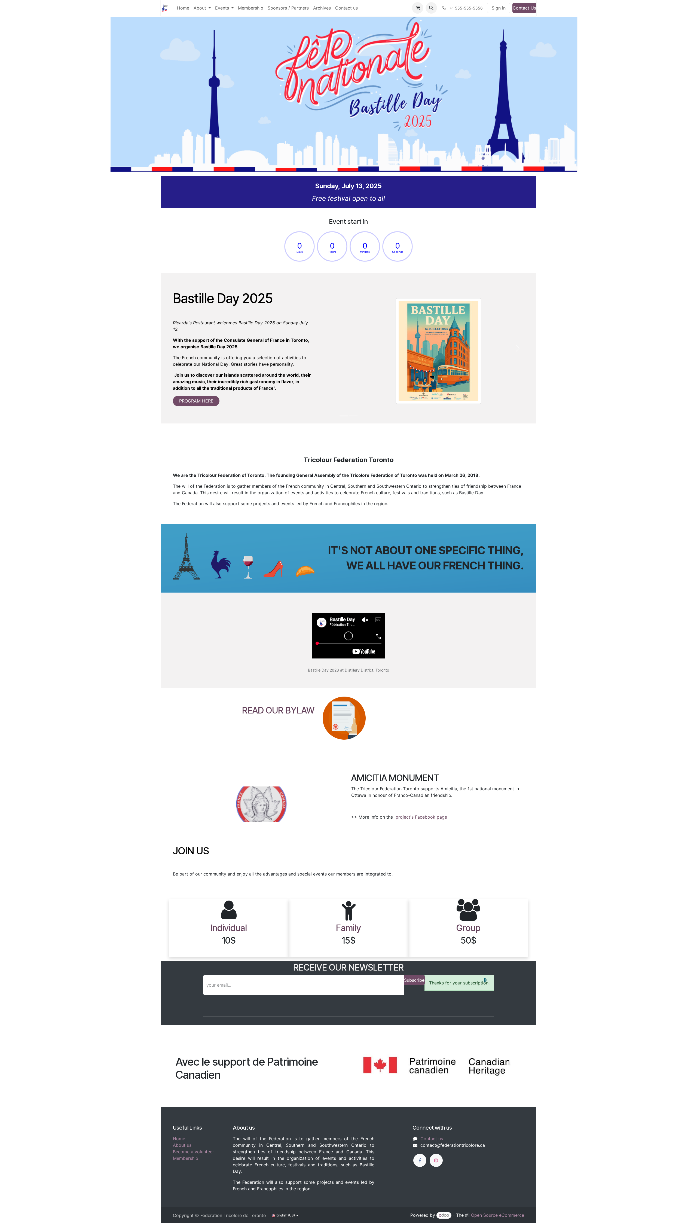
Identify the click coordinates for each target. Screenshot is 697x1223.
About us (182, 1145)
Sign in (499, 8)
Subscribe (414, 980)
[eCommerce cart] (417, 8)
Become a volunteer (193, 1151)
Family (348, 928)
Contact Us (524, 8)
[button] (431, 8)
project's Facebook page (422, 817)
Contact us (431, 1138)
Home (179, 1138)
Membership (185, 1158)
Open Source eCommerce (497, 1215)
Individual (228, 928)
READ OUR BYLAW (278, 710)
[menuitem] (183, 7)
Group (468, 928)
